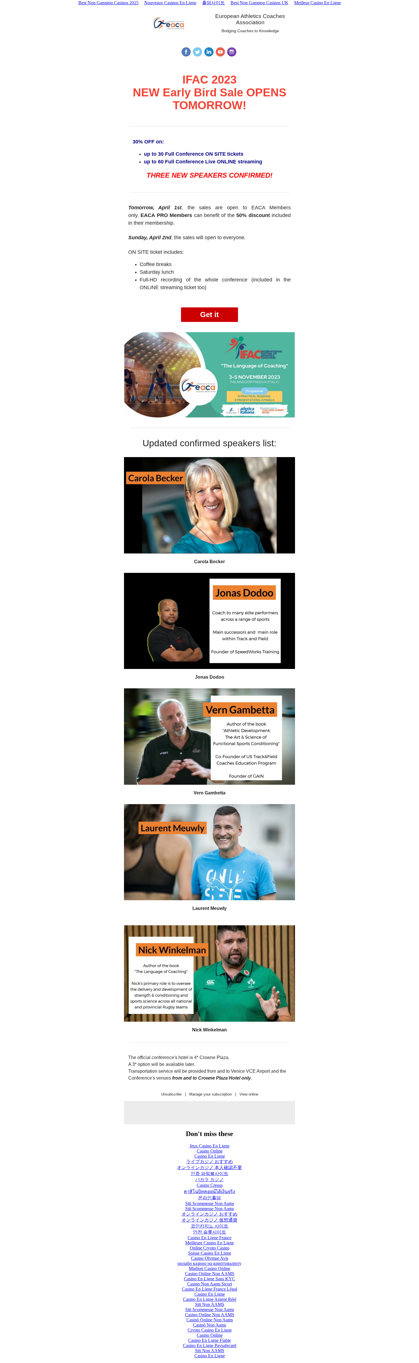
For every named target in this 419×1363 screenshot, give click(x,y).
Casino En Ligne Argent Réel (209, 1299)
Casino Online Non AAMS (209, 1273)
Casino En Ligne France (209, 1237)
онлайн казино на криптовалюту (209, 1263)
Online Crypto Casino (209, 1248)
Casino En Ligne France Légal (209, 1289)
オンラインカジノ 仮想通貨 (209, 1220)
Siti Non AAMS (209, 1304)
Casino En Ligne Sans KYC (209, 1278)
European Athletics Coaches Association (250, 19)
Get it (209, 314)
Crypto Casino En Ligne (210, 1330)
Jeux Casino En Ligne (209, 1145)
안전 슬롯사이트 (209, 1232)
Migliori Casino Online (209, 1268)
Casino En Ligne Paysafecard (209, 1345)
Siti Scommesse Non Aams (209, 1203)
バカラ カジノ (209, 1179)
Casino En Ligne (209, 1156)
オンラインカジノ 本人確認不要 (209, 1167)
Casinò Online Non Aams (209, 1319)
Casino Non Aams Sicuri (209, 1283)
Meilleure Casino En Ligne (209, 1242)
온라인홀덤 (209, 1197)
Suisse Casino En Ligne (209, 1253)
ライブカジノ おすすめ (209, 1161)
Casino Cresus (210, 1185)
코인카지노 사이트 (209, 1226)
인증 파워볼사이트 (209, 1173)
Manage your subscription (210, 1094)
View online (248, 1094)
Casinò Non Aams (209, 1325)
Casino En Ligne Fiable (209, 1340)
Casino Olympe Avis (209, 1258)
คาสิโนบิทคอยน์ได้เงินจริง (209, 1191)
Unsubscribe (171, 1094)
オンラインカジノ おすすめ (209, 1214)
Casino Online (210, 1151)
